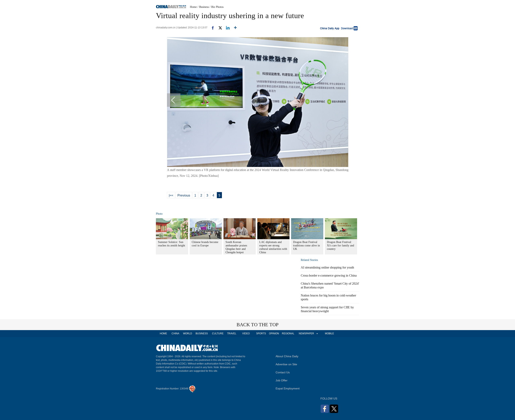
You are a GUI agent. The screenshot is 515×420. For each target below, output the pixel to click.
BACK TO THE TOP (257, 324)
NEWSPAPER (306, 333)
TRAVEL (231, 333)
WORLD (187, 333)
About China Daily (287, 356)
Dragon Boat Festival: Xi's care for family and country (340, 245)
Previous (183, 195)
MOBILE (329, 333)
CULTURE (218, 333)
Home (193, 6)
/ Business (203, 6)
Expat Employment (288, 388)
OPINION (274, 333)
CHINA (175, 333)
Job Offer (281, 380)
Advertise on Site (286, 364)
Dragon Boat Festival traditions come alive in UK (306, 245)
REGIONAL (288, 333)
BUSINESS (202, 333)
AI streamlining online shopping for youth (327, 267)
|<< (171, 195)
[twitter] (218, 27)
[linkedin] (226, 27)
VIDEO (246, 333)
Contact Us (283, 372)
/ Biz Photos (217, 6)
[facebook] (211, 27)
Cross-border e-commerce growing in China (329, 275)
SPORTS (261, 333)
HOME (163, 333)
